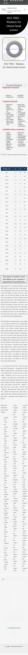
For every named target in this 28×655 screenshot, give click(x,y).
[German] (18, 1)
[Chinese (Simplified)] (8, 1)
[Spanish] (7, 3)
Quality (14, 601)
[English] (14, 1)
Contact (14, 603)
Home (14, 594)
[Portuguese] (23, 1)
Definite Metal (12, 8)
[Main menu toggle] (24, 9)
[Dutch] (11, 1)
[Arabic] (5, 1)
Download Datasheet (14, 85)
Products (14, 599)
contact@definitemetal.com (14, 628)
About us (14, 596)
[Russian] (5, 3)
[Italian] (21, 1)
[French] (16, 1)
